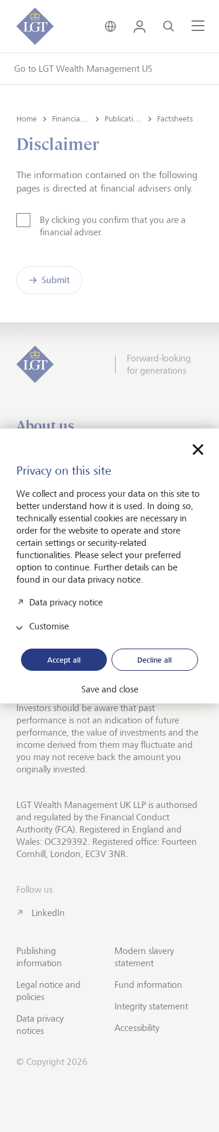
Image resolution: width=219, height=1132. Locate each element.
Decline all (154, 659)
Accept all (64, 659)
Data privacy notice (66, 602)
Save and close (109, 689)
